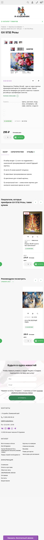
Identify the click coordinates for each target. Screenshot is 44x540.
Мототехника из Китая (8, 443)
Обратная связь (6, 470)
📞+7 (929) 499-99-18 (7, 417)
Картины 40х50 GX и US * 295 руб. (11, 29)
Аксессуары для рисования (31, 454)
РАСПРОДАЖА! (5, 446)
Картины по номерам (15, 27)
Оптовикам (4, 475)
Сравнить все (6, 281)
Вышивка (25, 449)
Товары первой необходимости (10, 455)
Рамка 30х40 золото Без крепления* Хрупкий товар (32, 245)
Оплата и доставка (6, 467)
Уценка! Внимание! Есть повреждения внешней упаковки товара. (11, 450)
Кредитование (5, 481)
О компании (4, 464)
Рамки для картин (28, 451)
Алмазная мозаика (28, 446)
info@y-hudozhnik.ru (7, 421)
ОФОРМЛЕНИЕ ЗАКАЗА (8, 473)
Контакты (4, 478)
